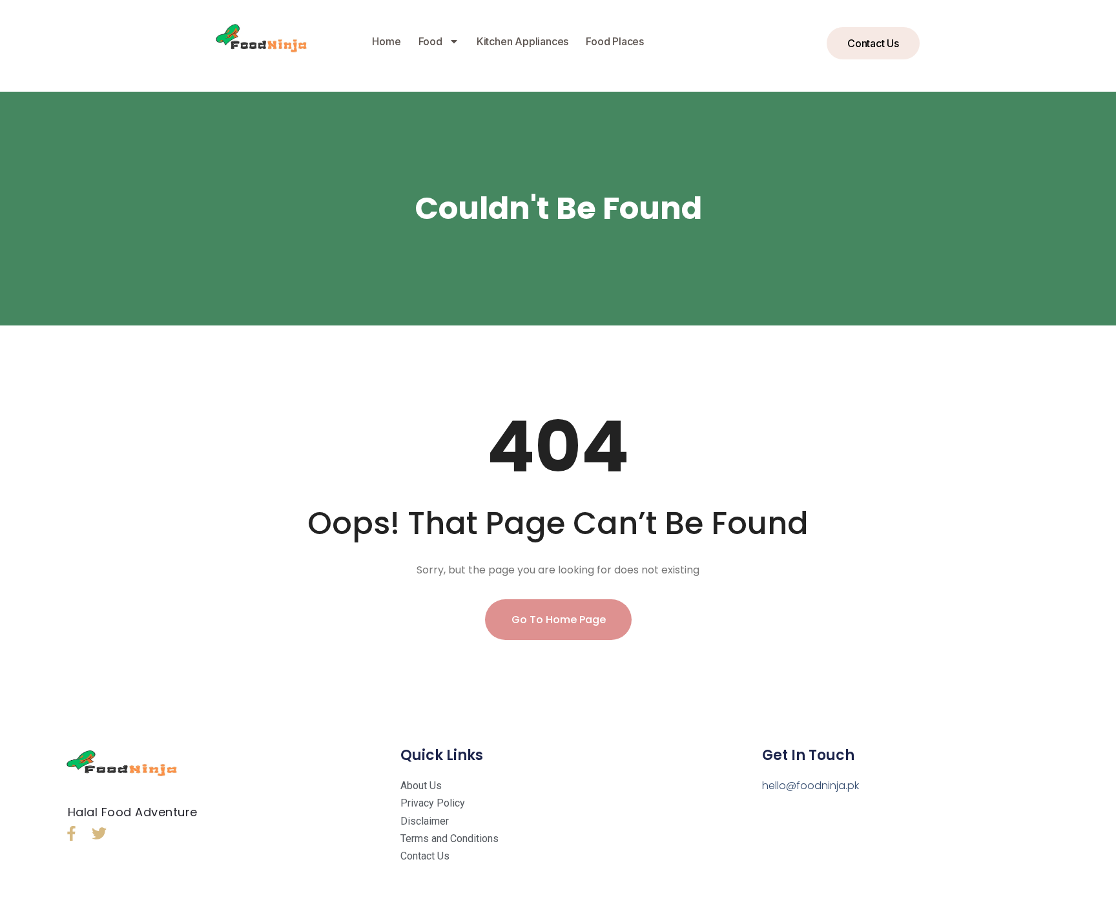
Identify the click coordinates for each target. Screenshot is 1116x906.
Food (430, 41)
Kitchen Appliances (522, 41)
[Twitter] (99, 833)
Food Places (615, 41)
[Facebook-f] (71, 833)
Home (386, 41)
